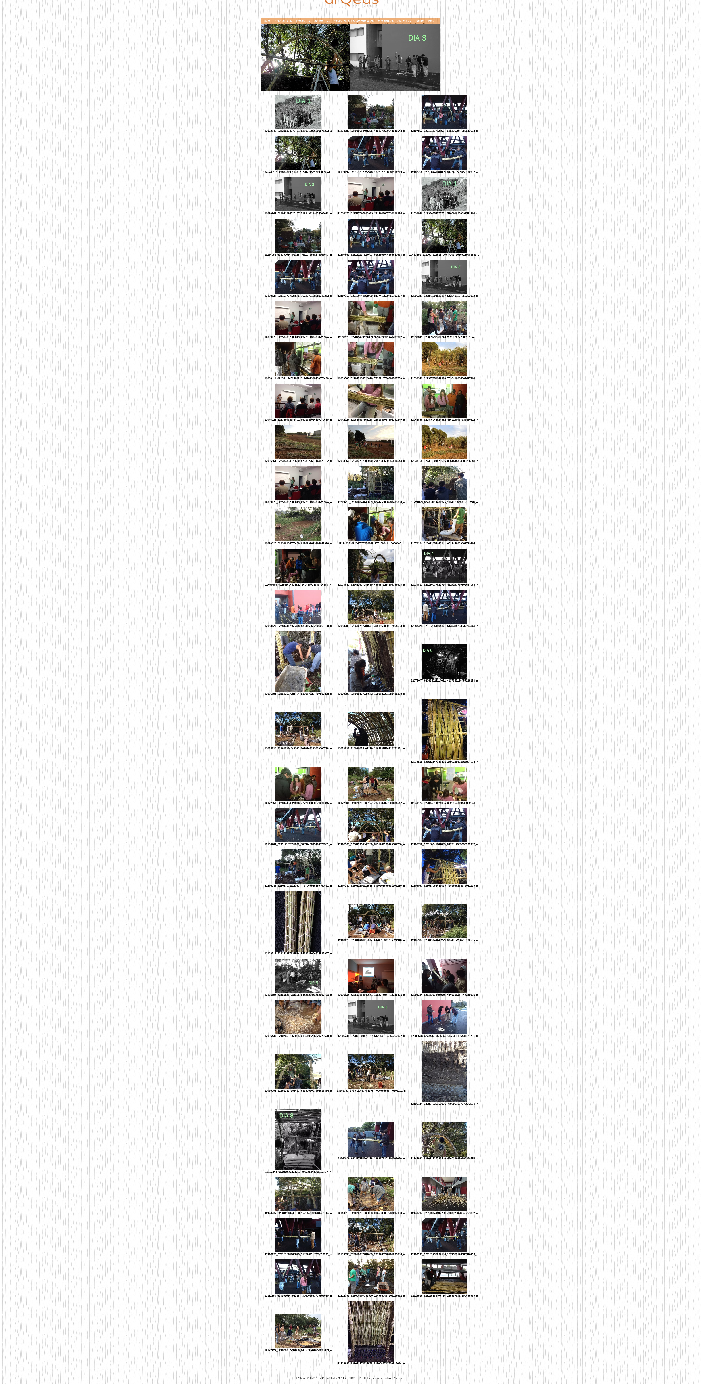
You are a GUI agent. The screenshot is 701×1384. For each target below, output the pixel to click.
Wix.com (398, 1378)
